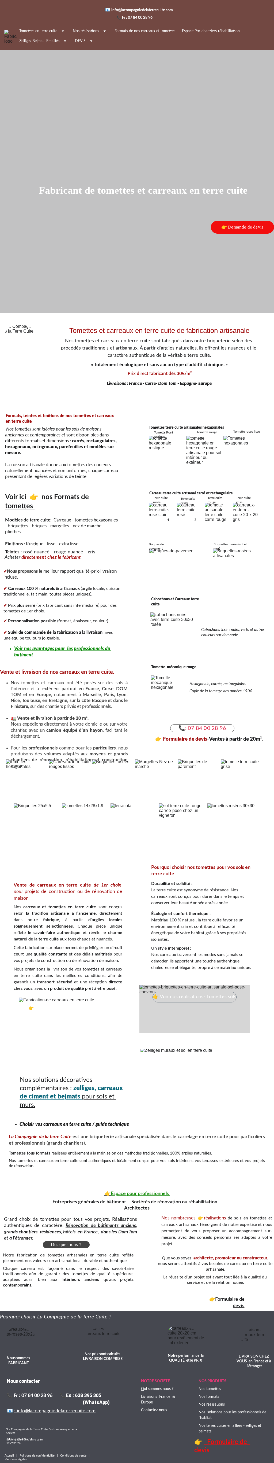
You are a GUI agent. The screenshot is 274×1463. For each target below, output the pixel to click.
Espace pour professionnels (140, 1193)
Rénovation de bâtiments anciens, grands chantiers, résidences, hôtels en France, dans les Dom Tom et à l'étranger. (70, 1232)
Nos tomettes (210, 1389)
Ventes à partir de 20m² (235, 739)
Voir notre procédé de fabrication (68, 1008)
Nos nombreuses (179, 1218)
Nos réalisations (86, 31)
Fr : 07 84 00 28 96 (137, 18)
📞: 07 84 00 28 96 (202, 728)
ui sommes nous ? (158, 1389)
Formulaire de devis (185, 739)
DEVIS (80, 41)
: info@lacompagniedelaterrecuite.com (55, 1411)
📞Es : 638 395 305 (80, 1395)
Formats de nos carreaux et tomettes (145, 31)
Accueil (10, 1455)
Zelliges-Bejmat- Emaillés (39, 41)
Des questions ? (66, 1244)
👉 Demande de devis (242, 227)
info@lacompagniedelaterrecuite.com (143, 10)
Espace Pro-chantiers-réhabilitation (211, 31)
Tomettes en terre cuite (38, 31)
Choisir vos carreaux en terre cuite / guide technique (74, 1124)
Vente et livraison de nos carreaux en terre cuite (56, 672)
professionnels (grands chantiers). (50, 1143)
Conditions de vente (73, 1455)
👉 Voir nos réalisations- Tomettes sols (194, 996)
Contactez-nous (154, 1410)
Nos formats (209, 1397)
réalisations (215, 1218)
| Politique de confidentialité (35, 1455)
